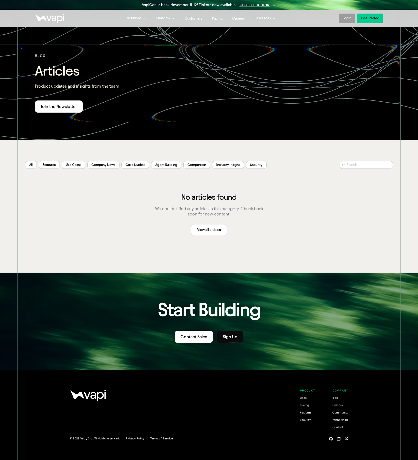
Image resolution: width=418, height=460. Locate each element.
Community (340, 412)
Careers (238, 18)
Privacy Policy (135, 438)
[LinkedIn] (339, 439)
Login (347, 18)
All (31, 165)
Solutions (134, 18)
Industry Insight (228, 165)
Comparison (196, 165)
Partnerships (340, 419)
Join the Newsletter (59, 106)
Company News (103, 165)
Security (256, 165)
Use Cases (73, 165)
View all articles (209, 230)
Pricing (217, 18)
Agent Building (166, 165)
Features (49, 165)
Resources (262, 18)
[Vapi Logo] (49, 18)
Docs (303, 397)
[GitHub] (331, 439)
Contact (337, 427)
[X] (346, 439)
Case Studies (135, 165)
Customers (193, 18)
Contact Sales (193, 336)
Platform (163, 18)
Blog (335, 397)
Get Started (370, 18)
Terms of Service (161, 438)
